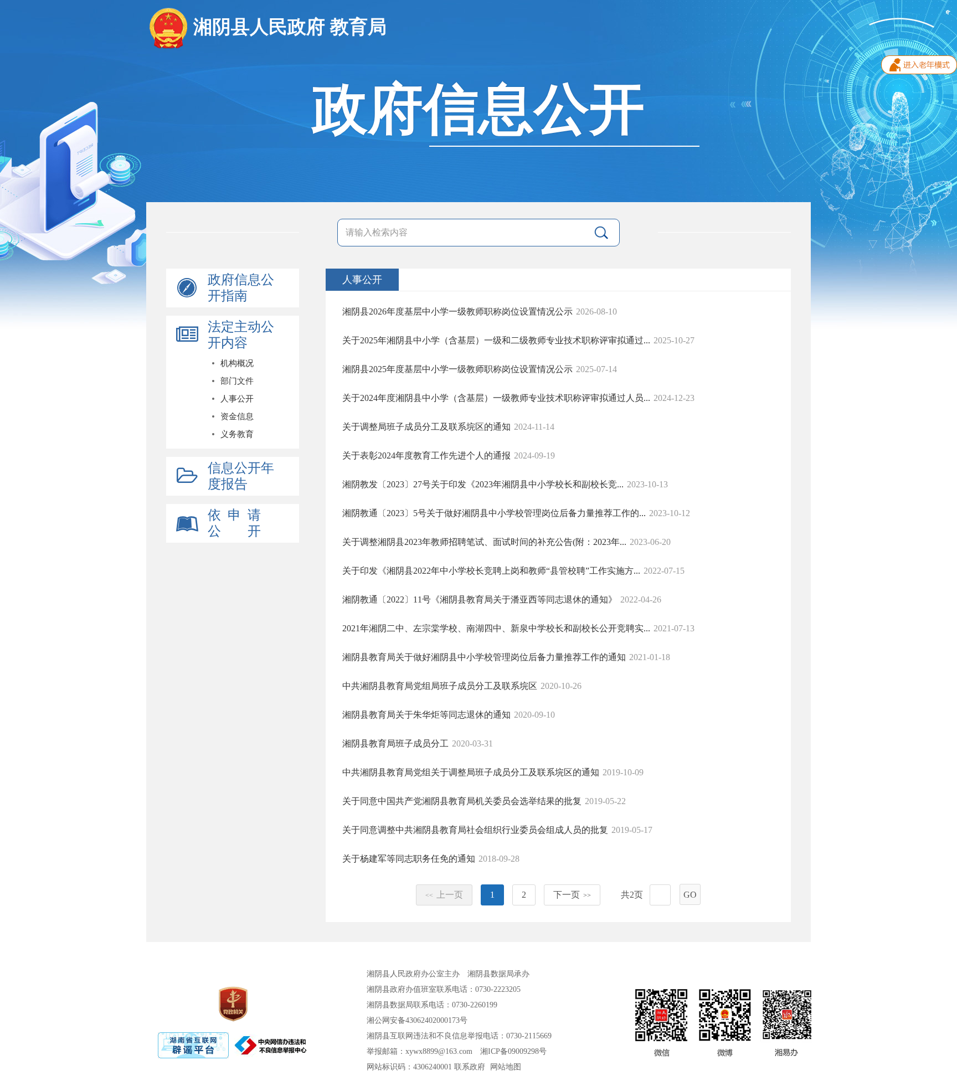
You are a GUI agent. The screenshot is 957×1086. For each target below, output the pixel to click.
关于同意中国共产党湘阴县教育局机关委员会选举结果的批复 (462, 801)
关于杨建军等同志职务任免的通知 (408, 858)
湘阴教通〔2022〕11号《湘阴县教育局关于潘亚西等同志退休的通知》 (479, 599)
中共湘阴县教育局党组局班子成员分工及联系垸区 (439, 686)
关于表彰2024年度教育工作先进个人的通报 (426, 455)
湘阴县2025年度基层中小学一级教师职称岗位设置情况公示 (457, 369)
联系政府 (469, 1067)
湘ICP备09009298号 (513, 1051)
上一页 (444, 894)
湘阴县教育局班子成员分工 (395, 743)
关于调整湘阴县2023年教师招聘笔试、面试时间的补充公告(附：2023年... (484, 542)
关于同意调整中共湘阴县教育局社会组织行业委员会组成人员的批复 (475, 830)
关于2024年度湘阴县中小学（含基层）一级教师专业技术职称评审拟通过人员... (496, 398)
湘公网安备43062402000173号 (417, 1020)
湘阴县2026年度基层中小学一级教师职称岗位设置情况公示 (457, 311)
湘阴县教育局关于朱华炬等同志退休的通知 (426, 714)
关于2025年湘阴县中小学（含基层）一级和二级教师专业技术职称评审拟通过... (496, 340)
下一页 (572, 894)
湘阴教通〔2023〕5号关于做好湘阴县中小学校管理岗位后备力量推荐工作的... (494, 513)
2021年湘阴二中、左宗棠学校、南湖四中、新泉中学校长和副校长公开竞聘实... (496, 628)
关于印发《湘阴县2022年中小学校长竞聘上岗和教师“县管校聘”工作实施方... (491, 570)
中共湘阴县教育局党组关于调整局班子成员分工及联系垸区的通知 (470, 772)
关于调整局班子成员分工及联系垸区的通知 (426, 426)
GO (690, 894)
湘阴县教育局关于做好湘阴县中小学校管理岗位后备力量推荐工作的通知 (484, 657)
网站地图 (505, 1067)
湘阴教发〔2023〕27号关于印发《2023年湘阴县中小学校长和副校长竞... (483, 484)
